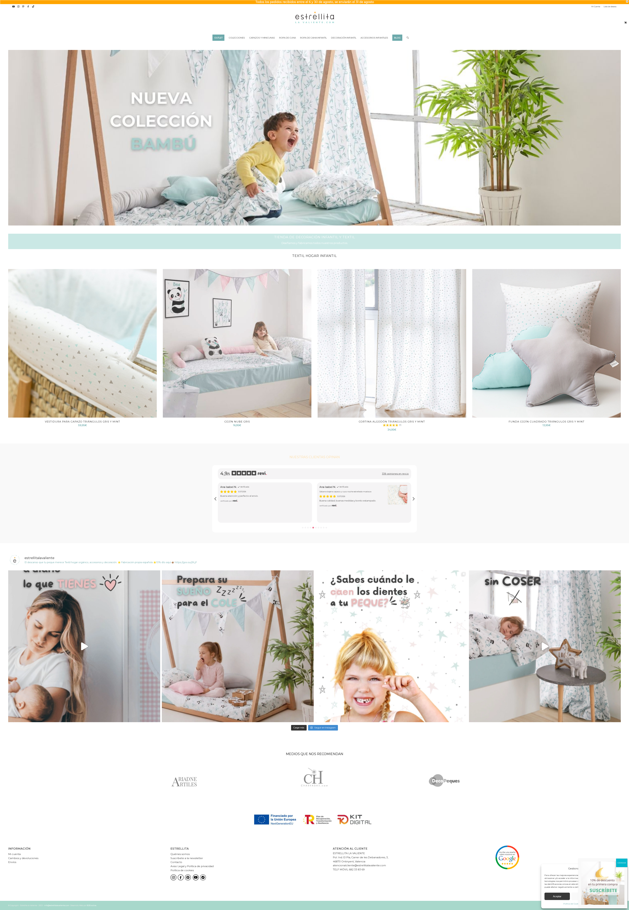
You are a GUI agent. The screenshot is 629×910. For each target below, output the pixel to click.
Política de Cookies (572, 903)
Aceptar (557, 896)
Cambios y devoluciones (23, 858)
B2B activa (91, 905)
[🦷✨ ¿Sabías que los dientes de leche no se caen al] (391, 646)
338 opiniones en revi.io (395, 473)
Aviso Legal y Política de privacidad (192, 866)
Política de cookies (182, 870)
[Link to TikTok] (33, 6)
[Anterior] (15, 138)
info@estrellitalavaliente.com (56, 905)
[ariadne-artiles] (184, 781)
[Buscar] (406, 38)
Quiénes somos (180, 854)
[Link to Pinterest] (23, 6)
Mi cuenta (14, 854)
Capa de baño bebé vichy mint (234, 491)
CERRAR (621, 863)
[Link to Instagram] (18, 6)
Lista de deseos (610, 6)
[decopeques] (444, 781)
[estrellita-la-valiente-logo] (314, 21)
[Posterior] (613, 138)
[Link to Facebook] (28, 6)
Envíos (12, 862)
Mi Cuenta (595, 6)
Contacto (176, 862)
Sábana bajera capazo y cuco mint (335, 491)
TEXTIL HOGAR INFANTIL (314, 256)
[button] (215, 498)
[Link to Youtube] (13, 6)
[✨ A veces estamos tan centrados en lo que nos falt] (84, 646)
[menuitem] (596, 6)
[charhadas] (314, 781)
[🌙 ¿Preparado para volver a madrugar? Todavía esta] (238, 646)
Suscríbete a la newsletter (187, 858)
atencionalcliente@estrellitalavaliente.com (359, 865)
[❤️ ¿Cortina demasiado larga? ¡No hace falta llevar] (545, 646)
